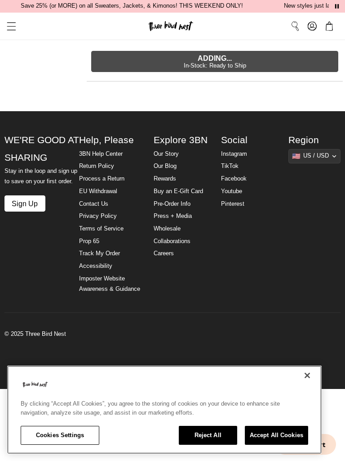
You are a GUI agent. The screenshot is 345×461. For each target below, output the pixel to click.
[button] (8, 26)
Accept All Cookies (276, 435)
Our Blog (165, 166)
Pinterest (232, 204)
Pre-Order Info (172, 204)
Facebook (234, 179)
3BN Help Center (101, 154)
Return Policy (96, 166)
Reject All (208, 435)
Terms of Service (101, 229)
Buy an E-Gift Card (178, 191)
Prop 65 (89, 241)
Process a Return (101, 179)
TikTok (230, 166)
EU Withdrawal (98, 191)
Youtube (231, 191)
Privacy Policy (98, 216)
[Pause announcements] (337, 6)
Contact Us (93, 204)
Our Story (166, 154)
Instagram (234, 154)
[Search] (295, 26)
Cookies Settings (60, 435)
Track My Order (99, 253)
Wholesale (167, 229)
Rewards (165, 179)
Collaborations (172, 241)
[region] (164, 410)
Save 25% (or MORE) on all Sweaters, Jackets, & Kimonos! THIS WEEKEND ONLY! (132, 6)
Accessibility (95, 266)
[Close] (307, 375)
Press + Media (173, 216)
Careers (164, 253)
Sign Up (25, 203)
